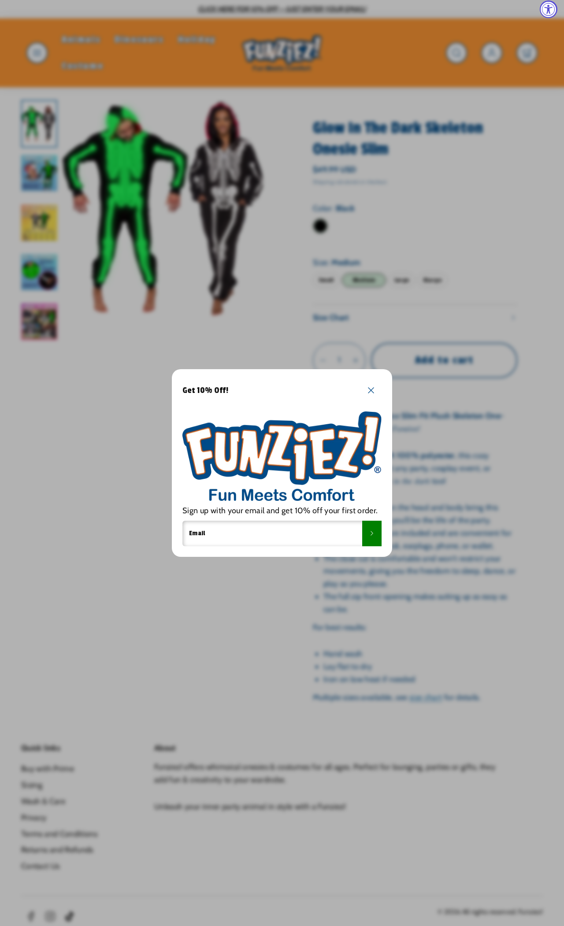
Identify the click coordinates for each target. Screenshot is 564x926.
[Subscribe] (372, 533)
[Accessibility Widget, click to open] (548, 9)
